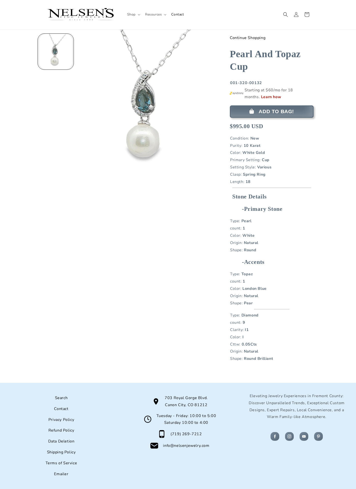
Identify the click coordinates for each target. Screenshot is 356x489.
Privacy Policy (61, 419)
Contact (61, 408)
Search (61, 398)
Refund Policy (61, 430)
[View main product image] (56, 51)
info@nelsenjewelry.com (186, 445)
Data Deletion (61, 441)
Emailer (61, 474)
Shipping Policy (61, 452)
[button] (133, 14)
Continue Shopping (247, 37)
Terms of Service (61, 463)
